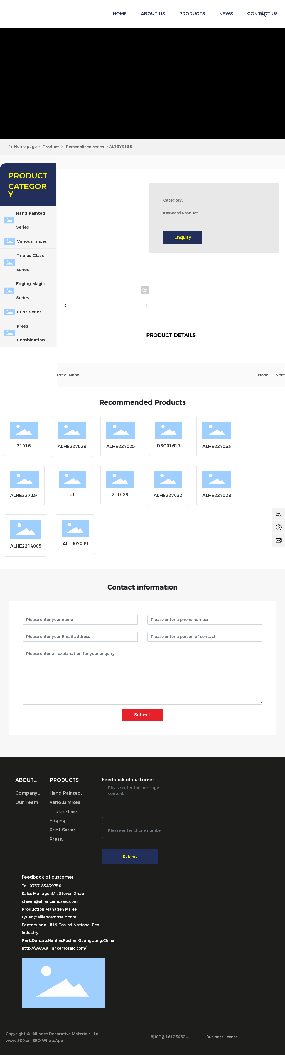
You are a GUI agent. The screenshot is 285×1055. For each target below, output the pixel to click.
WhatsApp (52, 1040)
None (74, 374)
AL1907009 (75, 543)
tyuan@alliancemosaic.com (49, 917)
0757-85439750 (45, 885)
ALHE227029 (72, 446)
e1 (72, 494)
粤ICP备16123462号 (170, 1036)
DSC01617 (168, 445)
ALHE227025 (120, 446)
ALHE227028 (216, 495)
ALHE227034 (24, 495)
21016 (24, 445)
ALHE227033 (216, 446)
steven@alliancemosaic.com (50, 901)
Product (51, 146)
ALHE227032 (168, 495)
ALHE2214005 (25, 546)
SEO (37, 1040)
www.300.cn (18, 1040)
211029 (120, 494)
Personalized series (85, 146)
